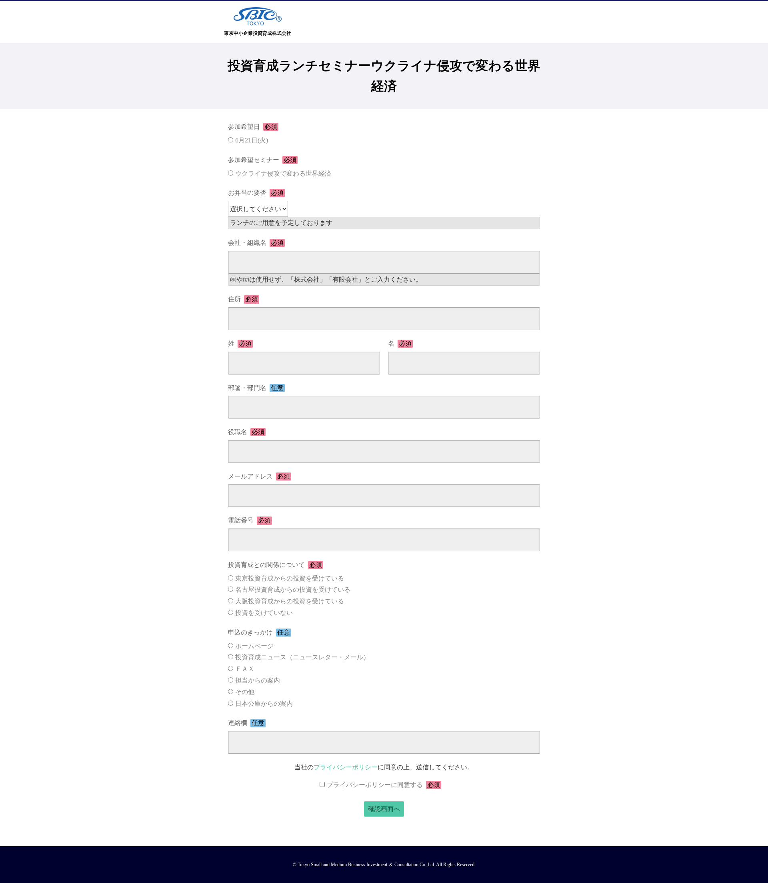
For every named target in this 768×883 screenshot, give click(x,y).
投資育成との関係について (275, 564)
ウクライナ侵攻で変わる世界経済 (283, 173)
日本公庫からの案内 (264, 703)
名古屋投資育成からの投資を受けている (292, 589)
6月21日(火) (251, 140)
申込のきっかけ (259, 632)
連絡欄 (246, 722)
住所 (243, 299)
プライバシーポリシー (346, 767)
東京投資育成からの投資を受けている (289, 578)
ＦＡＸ (244, 668)
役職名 (246, 431)
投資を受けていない (264, 612)
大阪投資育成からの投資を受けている (289, 601)
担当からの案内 (257, 680)
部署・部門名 (256, 387)
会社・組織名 (256, 242)
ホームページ (254, 646)
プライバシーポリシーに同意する (383, 784)
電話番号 (249, 520)
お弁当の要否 (256, 192)
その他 (244, 692)
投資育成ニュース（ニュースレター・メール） (302, 657)
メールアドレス (259, 476)
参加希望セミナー (262, 159)
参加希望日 (252, 126)
